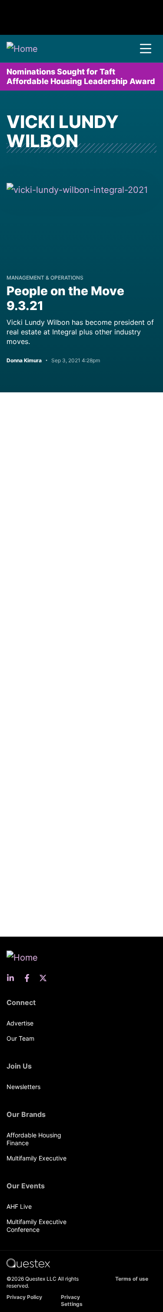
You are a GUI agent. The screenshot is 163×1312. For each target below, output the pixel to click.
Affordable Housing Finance (34, 1139)
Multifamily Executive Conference (37, 1225)
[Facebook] (29, 978)
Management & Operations (45, 277)
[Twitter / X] (45, 978)
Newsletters (23, 1086)
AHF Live (19, 1206)
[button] (145, 49)
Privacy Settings (72, 1300)
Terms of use (131, 1278)
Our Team (20, 1038)
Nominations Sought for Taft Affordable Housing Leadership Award (81, 76)
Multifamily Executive (37, 1158)
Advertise (20, 1023)
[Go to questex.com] (28, 1262)
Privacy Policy (24, 1297)
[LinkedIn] (13, 978)
